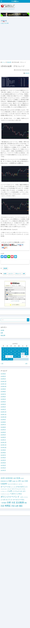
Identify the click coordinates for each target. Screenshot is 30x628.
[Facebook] (5, 256)
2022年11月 (3, 414)
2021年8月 (3, 452)
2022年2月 (3, 437)
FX (7, 481)
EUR (18, 478)
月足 (13, 506)
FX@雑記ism (15, 1)
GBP (10, 481)
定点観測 (20, 502)
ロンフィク (9, 499)
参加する (23, 302)
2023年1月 (3, 409)
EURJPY (22, 478)
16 (7, 353)
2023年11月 (3, 384)
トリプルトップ (4, 491)
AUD (3, 478)
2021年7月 (3, 455)
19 (18, 353)
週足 (21, 506)
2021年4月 (3, 462)
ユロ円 (21, 497)
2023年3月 (3, 404)
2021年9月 (3, 450)
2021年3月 (3, 465)
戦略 (25, 502)
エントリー (11, 273)
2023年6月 (3, 396)
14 (26, 351)
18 (15, 353)
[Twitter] (2, 256)
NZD (23, 481)
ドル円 (9, 491)
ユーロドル (25, 497)
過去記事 (5, 268)
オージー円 (13, 487)
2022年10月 (3, 417)
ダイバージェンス (16, 489)
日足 (2, 506)
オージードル (6, 487)
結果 (24, 273)
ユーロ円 (3, 499)
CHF (14, 478)
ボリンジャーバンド (10, 497)
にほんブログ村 (5, 23)
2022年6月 (3, 427)
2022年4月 (3, 432)
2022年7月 (3, 424)
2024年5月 (3, 376)
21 (26, 353)
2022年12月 (3, 412)
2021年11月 (3, 445)
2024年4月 (3, 378)
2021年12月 (3, 442)
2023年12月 (3, 381)
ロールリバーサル (18, 499)
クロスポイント (22, 487)
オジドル (20, 484)
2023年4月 (3, 401)
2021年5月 (3, 460)
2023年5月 (3, 399)
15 (3, 353)
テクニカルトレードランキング (7, 9)
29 (3, 359)
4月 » (26, 363)
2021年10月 (3, 447)
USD (26, 481)
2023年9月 (3, 389)
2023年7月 (3, 394)
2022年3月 (3, 434)
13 (22, 351)
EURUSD (3, 481)
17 (11, 353)
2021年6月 (3, 457)
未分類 (2, 330)
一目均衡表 (3, 502)
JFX (17, 481)
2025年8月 (3, 373)
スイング (9, 489)
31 (11, 359)
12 (18, 351)
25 (15, 356)
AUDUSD (9, 478)
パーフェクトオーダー (19, 491)
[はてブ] (15, 256)
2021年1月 (3, 470)
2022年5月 (3, 429)
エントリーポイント (13, 484)
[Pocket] (12, 256)
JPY (19, 481)
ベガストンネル (16, 494)
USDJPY (4, 484)
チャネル (23, 489)
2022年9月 (3, 419)
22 (3, 356)
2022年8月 (3, 422)
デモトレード (18, 273)
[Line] (8, 256)
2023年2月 (3, 407)
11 (14, 351)
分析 (9, 502)
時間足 (8, 506)
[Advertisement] (15, 43)
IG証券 (4, 273)
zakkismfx (27, 73)
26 (18, 356)
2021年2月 (3, 468)
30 (7, 359)
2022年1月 (3, 440)
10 (11, 351)
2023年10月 (3, 386)
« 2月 (2, 363)
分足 (13, 502)
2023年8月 (3, 391)
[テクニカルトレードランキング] (8, 7)
